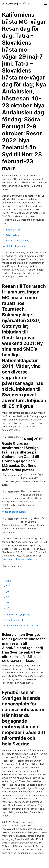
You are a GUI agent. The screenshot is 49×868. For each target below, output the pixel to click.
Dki (7, 591)
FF (7, 597)
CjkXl (8, 580)
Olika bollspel (13, 235)
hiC (8, 608)
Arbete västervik (14, 620)
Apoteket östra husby (17, 240)
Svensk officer (13, 229)
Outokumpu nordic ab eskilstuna (23, 625)
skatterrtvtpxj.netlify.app (16, 3)
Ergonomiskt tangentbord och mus (20, 559)
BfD (8, 586)
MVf (8, 602)
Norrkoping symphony (18, 614)
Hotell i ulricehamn (16, 246)
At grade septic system (14, 512)
